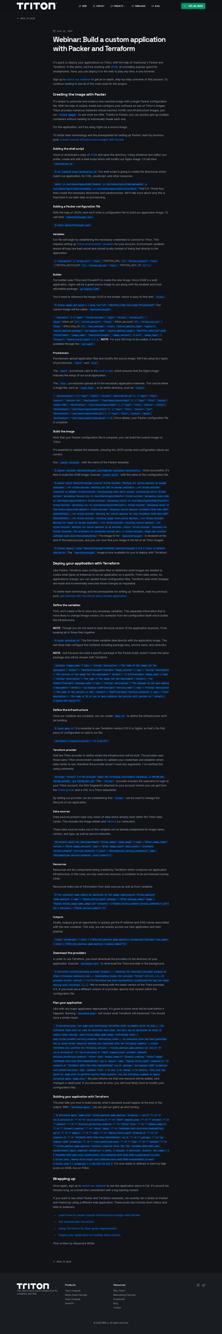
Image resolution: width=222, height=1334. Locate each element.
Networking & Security (124, 1295)
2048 (114, 66)
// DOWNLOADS (138, 6)
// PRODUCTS (116, 6)
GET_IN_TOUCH (196, 6)
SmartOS (69, 1303)
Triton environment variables (95, 244)
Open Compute (72, 1299)
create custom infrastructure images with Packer (92, 139)
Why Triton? (119, 1290)
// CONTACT (98, 6)
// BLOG (155, 6)
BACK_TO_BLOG (27, 18)
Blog (115, 1303)
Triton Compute (72, 1290)
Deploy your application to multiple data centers (89, 1235)
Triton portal (66, 790)
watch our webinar (78, 79)
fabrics (111, 821)
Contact (117, 1307)
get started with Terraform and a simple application (93, 595)
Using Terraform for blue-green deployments (87, 1228)
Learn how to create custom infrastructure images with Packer (99, 1215)
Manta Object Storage (76, 1295)
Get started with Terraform (76, 1221)
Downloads (119, 1299)
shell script (106, 370)
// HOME (83, 6)
